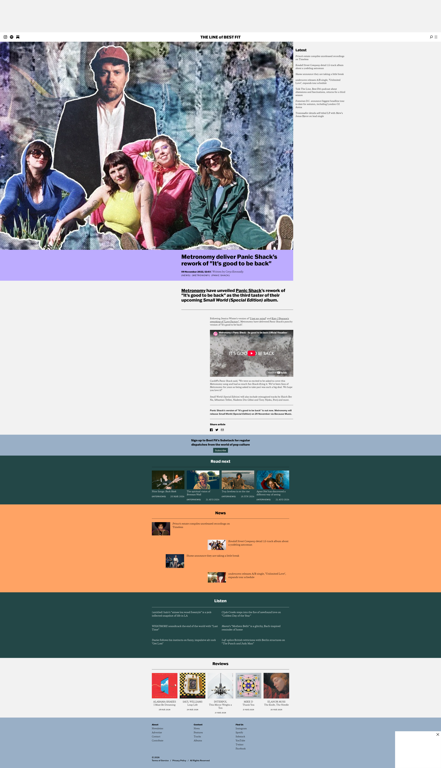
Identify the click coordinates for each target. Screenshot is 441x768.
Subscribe (220, 450)
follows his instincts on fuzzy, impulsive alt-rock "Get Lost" (184, 642)
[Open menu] (436, 37)
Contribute (157, 740)
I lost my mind (258, 318)
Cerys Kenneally (234, 272)
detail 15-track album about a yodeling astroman (319, 67)
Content (198, 724)
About (155, 724)
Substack (240, 736)
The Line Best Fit (220, 37)
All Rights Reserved (200, 760)
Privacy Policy (179, 760)
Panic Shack (248, 290)
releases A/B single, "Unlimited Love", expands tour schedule (317, 82)
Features (198, 732)
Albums (198, 740)
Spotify (239, 732)
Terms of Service (160, 760)
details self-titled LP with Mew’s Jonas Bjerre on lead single (319, 115)
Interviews (158, 496)
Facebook (241, 748)
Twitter (239, 744)
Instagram (241, 728)
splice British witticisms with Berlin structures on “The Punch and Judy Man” (253, 642)
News (186, 275)
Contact (156, 736)
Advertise (157, 732)
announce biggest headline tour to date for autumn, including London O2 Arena (319, 104)
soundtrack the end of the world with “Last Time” (185, 628)
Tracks (197, 736)
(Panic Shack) (220, 275)
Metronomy (193, 290)
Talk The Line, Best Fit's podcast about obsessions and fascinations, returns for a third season (320, 92)
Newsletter (157, 728)
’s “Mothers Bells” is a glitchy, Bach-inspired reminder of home (251, 628)
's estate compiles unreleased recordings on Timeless (319, 58)
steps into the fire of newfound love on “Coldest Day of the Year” (251, 614)
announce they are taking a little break (319, 74)
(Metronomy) (201, 275)
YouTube (240, 740)
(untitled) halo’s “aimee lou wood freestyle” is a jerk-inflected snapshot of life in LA (182, 614)
